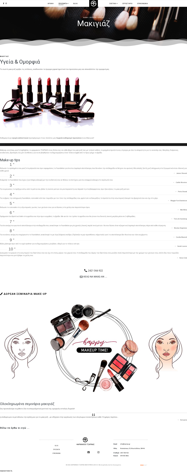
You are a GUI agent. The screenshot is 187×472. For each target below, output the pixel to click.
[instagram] (98, 452)
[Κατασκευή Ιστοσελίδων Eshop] (144, 465)
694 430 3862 (124, 456)
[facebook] (3, 3)
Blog (75, 3)
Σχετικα (112, 3)
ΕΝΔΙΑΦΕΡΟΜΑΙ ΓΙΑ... (6, 471)
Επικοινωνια (142, 3)
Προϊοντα (63, 3)
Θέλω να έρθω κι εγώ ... (14, 428)
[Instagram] (6, 3)
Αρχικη (51, 3)
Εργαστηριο (127, 3)
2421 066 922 (124, 453)
